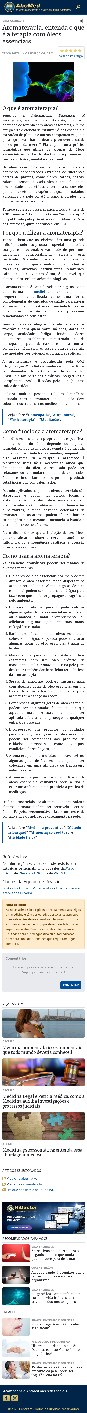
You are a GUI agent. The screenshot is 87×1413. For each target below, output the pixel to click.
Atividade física (22, 837)
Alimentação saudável (50, 832)
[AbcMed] (38, 7)
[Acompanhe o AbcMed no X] (14, 1398)
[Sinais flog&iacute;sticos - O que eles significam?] (16, 1327)
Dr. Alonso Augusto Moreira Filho (27, 888)
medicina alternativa (52, 292)
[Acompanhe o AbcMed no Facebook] (6, 1398)
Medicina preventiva (45, 828)
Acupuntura (63, 415)
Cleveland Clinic (32, 873)
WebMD (60, 873)
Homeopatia (38, 415)
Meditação (50, 420)
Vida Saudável (13, 21)
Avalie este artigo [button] (71, 56)
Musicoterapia (21, 420)
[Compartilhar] (81, 21)
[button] (78, 7)
